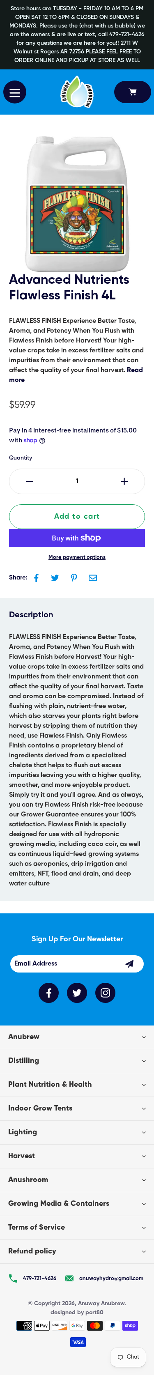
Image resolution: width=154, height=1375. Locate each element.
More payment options (77, 557)
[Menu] (14, 91)
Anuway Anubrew (101, 1303)
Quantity (20, 458)
